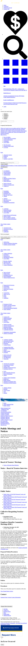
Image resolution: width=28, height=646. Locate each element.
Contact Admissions (7, 265)
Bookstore (5, 343)
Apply (4, 106)
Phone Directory (7, 181)
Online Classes (6, 351)
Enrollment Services (8, 275)
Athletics (5, 198)
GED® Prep (6, 242)
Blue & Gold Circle (7, 195)
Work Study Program (8, 289)
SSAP (19, 90)
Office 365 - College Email (18, 89)
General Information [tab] (8, 139)
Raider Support (6, 380)
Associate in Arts (7, 227)
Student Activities (7, 324)
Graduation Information (8, 348)
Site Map (5, 609)
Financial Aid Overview (8, 285)
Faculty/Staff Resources (21, 102)
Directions (3, 162)
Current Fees (6, 292)
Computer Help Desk (8, 347)
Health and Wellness (8, 328)
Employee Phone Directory (7, 416)
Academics (5, 6)
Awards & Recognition (6, 412)
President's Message (5, 417)
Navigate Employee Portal (9, 102)
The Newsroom (7, 144)
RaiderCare (6, 379)
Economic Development (8, 202)
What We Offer (6, 262)
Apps (4, 86)
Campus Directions (5, 413)
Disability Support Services (9, 367)
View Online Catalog (5, 224)
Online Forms (6, 273)
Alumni (5, 196)
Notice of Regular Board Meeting (11, 465)
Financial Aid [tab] (6, 256)
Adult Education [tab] (7, 211)
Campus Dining (7, 344)
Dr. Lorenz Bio (4, 421)
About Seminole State (5, 408)
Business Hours (7, 611)
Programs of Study (7, 304)
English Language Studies (9, 244)
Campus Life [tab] (6, 316)
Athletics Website (7, 387)
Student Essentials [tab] (7, 318)
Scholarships (6, 192)
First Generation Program (9, 372)
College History (7, 173)
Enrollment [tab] (5, 254)
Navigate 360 (18, 96)
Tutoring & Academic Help (9, 381)
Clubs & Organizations (8, 325)
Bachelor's (5, 230)
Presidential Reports (5, 423)
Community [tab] (6, 141)
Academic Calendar (7, 339)
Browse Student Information (9, 219)
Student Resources (7, 93)
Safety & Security (7, 183)
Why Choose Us (7, 263)
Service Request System (12, 90)
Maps (4, 612)
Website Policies (7, 615)
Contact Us (6, 186)
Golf (4, 391)
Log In (5, 104)
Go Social (5, 147)
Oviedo (5, 157)
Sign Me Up (24, 90)
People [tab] (5, 118)
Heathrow (5, 156)
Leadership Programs (8, 329)
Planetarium (6, 201)
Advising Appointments (9, 96)
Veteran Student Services (9, 277)
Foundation (6, 191)
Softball (5, 393)
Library (5, 349)
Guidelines (5, 298)
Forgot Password (11, 104)
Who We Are (4, 425)
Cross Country (6, 390)
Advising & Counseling (8, 363)
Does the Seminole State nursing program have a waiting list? (14, 131)
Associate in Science (8, 229)
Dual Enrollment (7, 276)
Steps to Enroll (6, 272)
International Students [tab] (8, 257)
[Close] (1, 109)
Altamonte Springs (7, 155)
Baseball (5, 389)
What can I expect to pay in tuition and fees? (11, 128)
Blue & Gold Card (7, 342)
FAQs (4, 177)
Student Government (8, 333)
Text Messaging (7, 357)
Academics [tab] (5, 208)
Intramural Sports (7, 327)
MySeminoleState (7, 89)
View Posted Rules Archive (7, 591)
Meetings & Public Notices (9, 178)
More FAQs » (4, 134)
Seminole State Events (8, 146)
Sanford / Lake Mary (8, 158)
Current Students (10, 308)
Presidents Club (7, 193)
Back (2, 152)
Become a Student (7, 261)
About (4, 5)
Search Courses (6, 216)
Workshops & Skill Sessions (9, 383)
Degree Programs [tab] (7, 210)
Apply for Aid (6, 294)
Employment (6, 179)
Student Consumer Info (8, 184)
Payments (5, 352)
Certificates (6, 231)
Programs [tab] (6, 115)
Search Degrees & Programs (9, 215)
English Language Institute (9, 305)
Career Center (6, 366)
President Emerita (5, 422)
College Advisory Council (6, 419)
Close (16, 104)
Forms (4, 296)
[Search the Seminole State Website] (15, 59)
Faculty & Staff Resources (8, 100)
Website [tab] (5, 114)
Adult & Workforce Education (10, 243)
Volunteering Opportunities (9, 332)
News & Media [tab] (6, 137)
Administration (6, 174)
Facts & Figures (7, 172)
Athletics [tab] (5, 320)
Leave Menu (6, 142)
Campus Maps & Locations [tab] (9, 138)
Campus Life (6, 9)
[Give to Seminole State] (15, 34)
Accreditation (6, 170)
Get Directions (4, 167)
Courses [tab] (5, 117)
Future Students (7, 309)
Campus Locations (5, 414)
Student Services (7, 356)
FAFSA (5, 290)
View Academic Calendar (9, 217)
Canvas (5, 90)
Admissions (7, 7)
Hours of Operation (7, 374)
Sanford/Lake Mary (22, 165)
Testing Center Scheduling (9, 377)
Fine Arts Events (7, 200)
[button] (15, 83)
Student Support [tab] (7, 319)
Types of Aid (6, 287)
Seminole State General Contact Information (11, 597)
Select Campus (4, 164)
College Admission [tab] (7, 253)
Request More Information (6, 606)
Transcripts (5, 358)
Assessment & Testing (8, 341)
